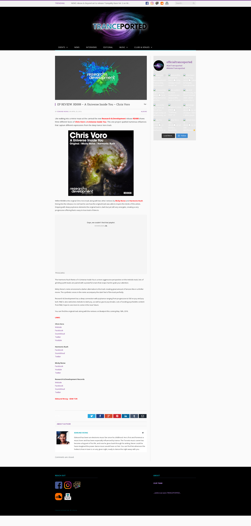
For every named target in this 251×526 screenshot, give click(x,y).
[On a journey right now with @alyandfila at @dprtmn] (159, 95)
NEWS (76, 47)
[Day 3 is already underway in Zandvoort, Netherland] (159, 125)
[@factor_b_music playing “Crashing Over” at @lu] (174, 110)
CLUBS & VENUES (142, 47)
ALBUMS (144, 111)
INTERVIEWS (91, 47)
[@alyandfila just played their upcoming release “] (174, 80)
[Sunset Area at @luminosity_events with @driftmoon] (189, 125)
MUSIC (122, 47)
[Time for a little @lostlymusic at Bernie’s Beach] (174, 125)
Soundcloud (60, 333)
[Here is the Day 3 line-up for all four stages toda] (159, 110)
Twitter (57, 336)
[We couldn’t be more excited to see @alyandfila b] (174, 95)
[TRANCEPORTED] (119, 25)
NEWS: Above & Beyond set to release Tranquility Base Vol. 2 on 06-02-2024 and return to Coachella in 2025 (101, 3)
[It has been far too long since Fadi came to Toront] (189, 80)
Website (58, 327)
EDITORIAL (108, 47)
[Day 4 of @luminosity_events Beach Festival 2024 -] (189, 95)
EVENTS (61, 47)
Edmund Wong (63, 111)
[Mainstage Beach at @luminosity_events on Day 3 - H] (189, 110)
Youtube (58, 339)
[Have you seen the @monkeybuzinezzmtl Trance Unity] (159, 80)
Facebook (59, 330)
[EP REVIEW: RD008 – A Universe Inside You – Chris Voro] (101, 99)
